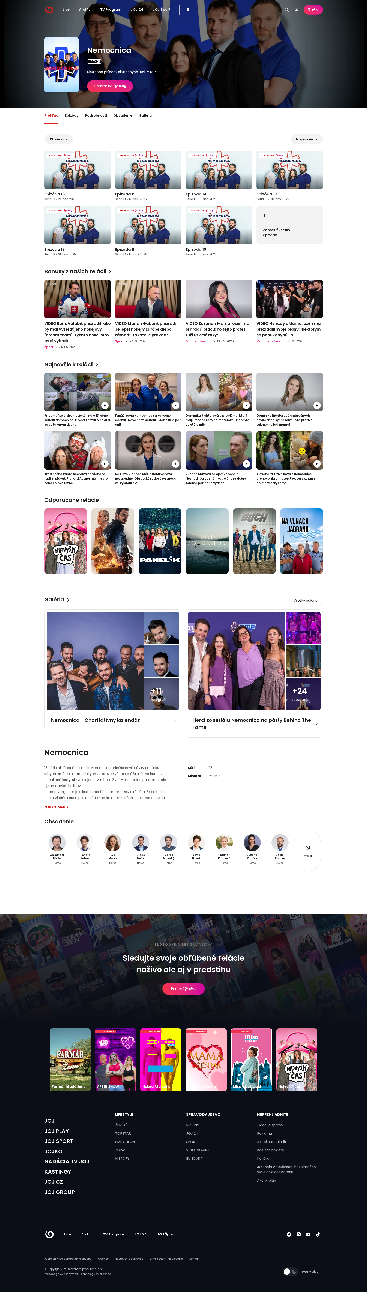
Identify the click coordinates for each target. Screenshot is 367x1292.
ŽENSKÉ (121, 1125)
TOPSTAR (123, 1133)
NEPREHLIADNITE (272, 1114)
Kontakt (194, 1259)
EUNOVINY (194, 1158)
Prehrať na (103, 86)
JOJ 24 (137, 9)
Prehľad (51, 115)
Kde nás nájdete (270, 1150)
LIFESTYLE (124, 1114)
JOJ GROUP (59, 1192)
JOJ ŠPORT (58, 1141)
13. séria (57, 139)
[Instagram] (299, 1234)
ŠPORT (191, 1141)
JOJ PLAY (56, 1131)
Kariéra (263, 1158)
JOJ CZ (53, 1182)
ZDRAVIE (122, 1150)
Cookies (103, 1259)
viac (150, 72)
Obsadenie (122, 115)
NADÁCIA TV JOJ (66, 1161)
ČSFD (92, 61)
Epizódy (72, 115)
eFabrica (105, 1274)
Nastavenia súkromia (129, 1259)
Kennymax (71, 1274)
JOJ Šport (162, 9)
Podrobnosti (96, 115)
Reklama (264, 1133)
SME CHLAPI (125, 1141)
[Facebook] (289, 1234)
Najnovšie (304, 139)
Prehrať (177, 988)
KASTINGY (57, 1172)
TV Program (110, 9)
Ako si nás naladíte (273, 1141)
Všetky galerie (306, 600)
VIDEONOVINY (197, 1150)
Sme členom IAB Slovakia (166, 1259)
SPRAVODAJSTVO (203, 1114)
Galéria (145, 115)
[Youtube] (308, 1234)
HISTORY (122, 1158)
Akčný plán (266, 1180)
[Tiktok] (318, 1234)
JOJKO (53, 1151)
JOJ (49, 1121)
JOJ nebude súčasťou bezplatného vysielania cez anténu (286, 1169)
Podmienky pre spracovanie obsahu (68, 1259)
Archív (85, 9)
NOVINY (192, 1125)
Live (66, 9)
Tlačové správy (270, 1125)
